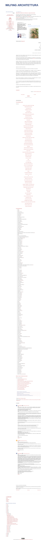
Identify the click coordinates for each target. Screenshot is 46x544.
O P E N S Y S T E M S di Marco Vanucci (28, 165)
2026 (7, 504)
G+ (13, 15)
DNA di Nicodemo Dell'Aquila (28, 115)
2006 (7, 535)
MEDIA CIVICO (7, 499)
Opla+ (28, 159)
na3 (28, 175)
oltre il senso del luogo (34, 399)
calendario (11, 27)
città (10, 22)
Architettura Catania (28, 194)
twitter (12, 15)
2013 (7, 510)
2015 (7, 508)
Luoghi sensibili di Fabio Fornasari (28, 203)
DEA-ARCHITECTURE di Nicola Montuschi (28, 127)
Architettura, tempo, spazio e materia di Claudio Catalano (28, 137)
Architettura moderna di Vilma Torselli (28, 134)
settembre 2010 (8, 525)
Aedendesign (28, 146)
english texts (10, 19)
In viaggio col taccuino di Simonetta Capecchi (28, 149)
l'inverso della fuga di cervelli (10, 28)
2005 (7, 536)
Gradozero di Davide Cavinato (28, 112)
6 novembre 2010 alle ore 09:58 (26, 453)
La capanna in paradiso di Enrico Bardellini (28, 131)
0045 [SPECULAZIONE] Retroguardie (10, 517)
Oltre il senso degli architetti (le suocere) (22, 387)
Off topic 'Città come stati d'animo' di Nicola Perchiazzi (23, 386)
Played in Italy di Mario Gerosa (28, 153)
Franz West (30, 399)
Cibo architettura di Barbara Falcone (28, 172)
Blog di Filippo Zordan (28, 188)
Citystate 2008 (28, 191)
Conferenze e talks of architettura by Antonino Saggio (28, 105)
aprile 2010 (8, 529)
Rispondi (18, 474)
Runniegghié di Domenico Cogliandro (28, 200)
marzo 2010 (8, 530)
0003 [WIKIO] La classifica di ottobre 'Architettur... (11, 523)
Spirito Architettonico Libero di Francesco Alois (28, 187)
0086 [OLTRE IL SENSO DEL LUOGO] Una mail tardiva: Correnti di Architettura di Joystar (25, 395)
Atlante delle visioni (18, 17)
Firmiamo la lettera (28, 150)
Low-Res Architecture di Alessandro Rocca (28, 143)
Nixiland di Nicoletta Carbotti (28, 124)
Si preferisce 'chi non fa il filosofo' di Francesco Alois (23, 384)
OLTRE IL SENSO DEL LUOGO (37, 91)
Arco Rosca (34, 58)
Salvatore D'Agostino (20, 405)
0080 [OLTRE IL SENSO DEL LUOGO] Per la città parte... (12, 524)
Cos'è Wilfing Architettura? (9, 496)
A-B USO (10, 21)
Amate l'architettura (28, 111)
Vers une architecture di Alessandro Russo (28, 118)
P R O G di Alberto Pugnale (28, 162)
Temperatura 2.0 (18, 400)
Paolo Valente (38, 399)
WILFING (11, 30)
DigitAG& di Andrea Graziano (28, 169)
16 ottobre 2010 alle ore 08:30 (26, 405)
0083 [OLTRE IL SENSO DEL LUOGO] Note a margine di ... (12, 519)
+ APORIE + (10, 18)
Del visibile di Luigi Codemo (28, 156)
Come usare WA (22, 94)
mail (6, 15)
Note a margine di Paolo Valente (21, 388)
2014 (7, 509)
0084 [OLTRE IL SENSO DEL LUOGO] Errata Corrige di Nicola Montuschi (23, 392)
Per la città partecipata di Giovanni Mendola (22, 385)
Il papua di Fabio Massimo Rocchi (28, 140)
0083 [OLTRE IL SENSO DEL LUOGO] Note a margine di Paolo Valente (23, 394)
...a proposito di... (10, 20)
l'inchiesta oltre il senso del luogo (10, 24)
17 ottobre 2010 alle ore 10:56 (24, 440)
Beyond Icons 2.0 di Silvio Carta (28, 178)
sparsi (10, 29)
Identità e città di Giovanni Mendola (28, 121)
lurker (23, 15)
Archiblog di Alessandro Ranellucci (28, 181)
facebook (10, 15)
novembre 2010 (8, 514)
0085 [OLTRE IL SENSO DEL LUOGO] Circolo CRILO (22, 391)
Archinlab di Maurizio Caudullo (28, 168)
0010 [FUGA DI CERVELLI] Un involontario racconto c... (12, 518)
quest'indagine (28, 16)
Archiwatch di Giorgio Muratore (28, 206)
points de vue (10, 25)
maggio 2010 (8, 528)
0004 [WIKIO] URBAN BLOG (9, 522)
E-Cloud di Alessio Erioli (28, 108)
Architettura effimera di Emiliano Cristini (28, 130)
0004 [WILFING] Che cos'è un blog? (20, 393)
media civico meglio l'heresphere (10, 23)
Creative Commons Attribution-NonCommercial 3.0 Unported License (26, 539)
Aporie (7, 498)
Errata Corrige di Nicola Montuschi (21, 389)
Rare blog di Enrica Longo (28, 197)
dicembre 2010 (8, 513)
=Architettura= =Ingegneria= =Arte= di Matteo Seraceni (28, 184)
